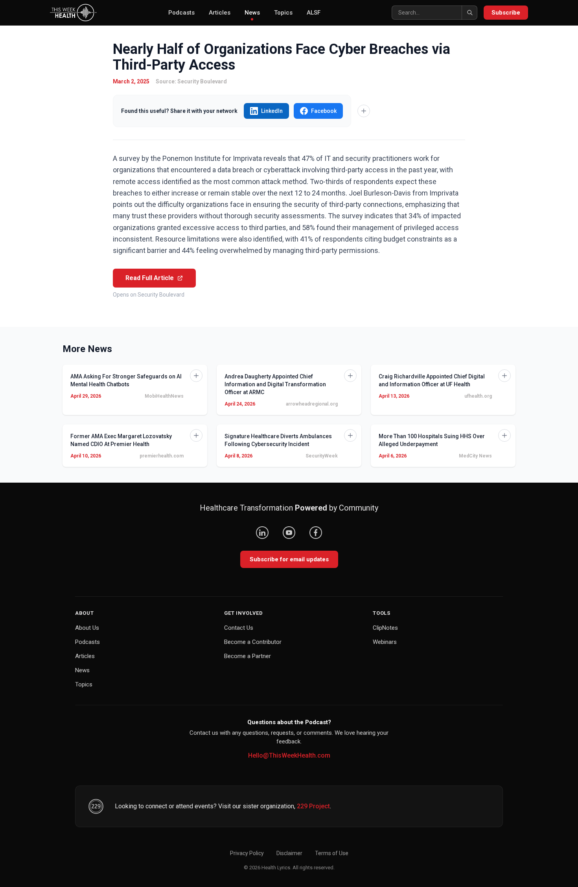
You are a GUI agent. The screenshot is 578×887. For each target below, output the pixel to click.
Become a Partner (247, 656)
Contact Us (238, 627)
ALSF (313, 12)
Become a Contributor (253, 641)
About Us (87, 627)
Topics (283, 12)
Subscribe (505, 12)
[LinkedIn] (262, 532)
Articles (219, 12)
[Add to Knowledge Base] (363, 111)
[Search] (469, 13)
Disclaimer (289, 853)
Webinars (385, 641)
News (252, 12)
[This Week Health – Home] (73, 12)
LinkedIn (272, 111)
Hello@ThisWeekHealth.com (289, 755)
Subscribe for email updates (289, 559)
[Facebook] (315, 532)
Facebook (324, 111)
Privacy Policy (247, 853)
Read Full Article (149, 278)
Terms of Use (331, 853)
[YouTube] (289, 532)
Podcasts (181, 12)
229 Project (313, 806)
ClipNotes (385, 627)
